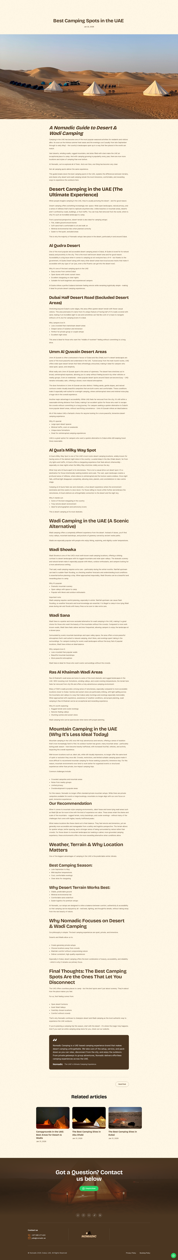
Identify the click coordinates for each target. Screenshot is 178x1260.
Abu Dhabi (99, 358)
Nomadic (54, 164)
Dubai (89, 358)
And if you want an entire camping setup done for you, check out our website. (79, 1029)
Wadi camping (54, 533)
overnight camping (82, 391)
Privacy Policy (131, 1253)
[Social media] (78, 1215)
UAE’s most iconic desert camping (92, 456)
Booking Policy (145, 1253)
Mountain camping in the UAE (60, 741)
